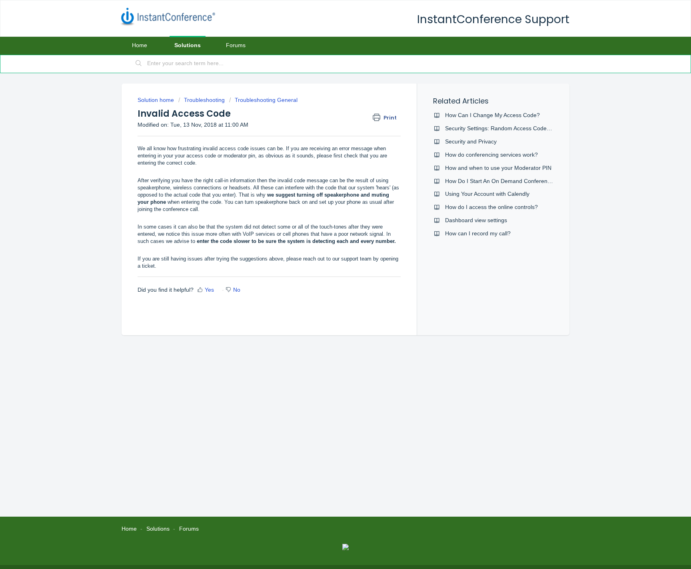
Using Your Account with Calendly (487, 194)
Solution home (157, 100)
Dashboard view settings (476, 220)
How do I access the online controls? (491, 207)
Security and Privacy (471, 141)
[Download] (330, 181)
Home (139, 45)
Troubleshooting (204, 100)
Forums (236, 45)
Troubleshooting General (266, 100)
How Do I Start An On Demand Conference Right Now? (514, 181)
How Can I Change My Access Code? (492, 115)
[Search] (138, 64)
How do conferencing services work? (491, 154)
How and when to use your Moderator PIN (498, 168)
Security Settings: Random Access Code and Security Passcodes (527, 128)
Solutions (187, 45)
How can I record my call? (478, 233)
